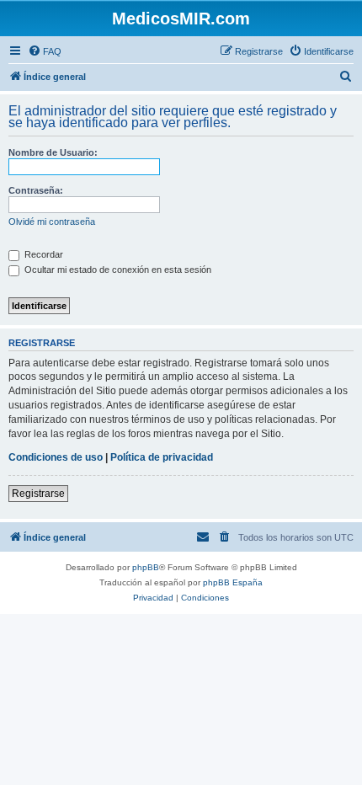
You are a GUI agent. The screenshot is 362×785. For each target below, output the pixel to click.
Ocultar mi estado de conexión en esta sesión (116, 269)
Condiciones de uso (55, 457)
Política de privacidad (161, 457)
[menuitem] (44, 51)
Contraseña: (35, 190)
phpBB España (233, 582)
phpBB (145, 567)
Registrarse (38, 493)
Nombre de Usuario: (53, 152)
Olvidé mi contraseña (51, 221)
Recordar (42, 254)
